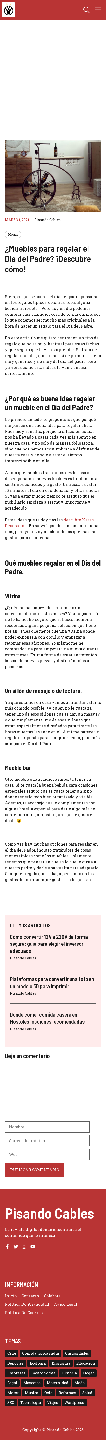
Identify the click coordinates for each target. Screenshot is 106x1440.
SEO (10, 1402)
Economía (61, 1363)
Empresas (16, 1373)
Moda (79, 1382)
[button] (86, 10)
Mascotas (32, 1382)
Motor (13, 1392)
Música (31, 1392)
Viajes (52, 1402)
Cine (11, 1353)
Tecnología (30, 1402)
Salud (87, 1392)
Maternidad (57, 1382)
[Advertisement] (53, 85)
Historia (69, 1373)
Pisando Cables (47, 219)
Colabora (52, 1295)
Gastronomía (43, 1373)
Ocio (48, 1392)
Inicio (11, 1295)
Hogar (13, 234)
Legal (12, 1382)
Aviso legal (65, 1304)
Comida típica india (40, 1353)
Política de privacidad (27, 1304)
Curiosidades (77, 1353)
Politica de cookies (24, 1312)
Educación (85, 1363)
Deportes (15, 1363)
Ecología (38, 1363)
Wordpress (74, 1402)
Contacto (30, 1295)
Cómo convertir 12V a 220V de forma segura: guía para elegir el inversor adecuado (49, 943)
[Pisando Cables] (8, 10)
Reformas (67, 1392)
